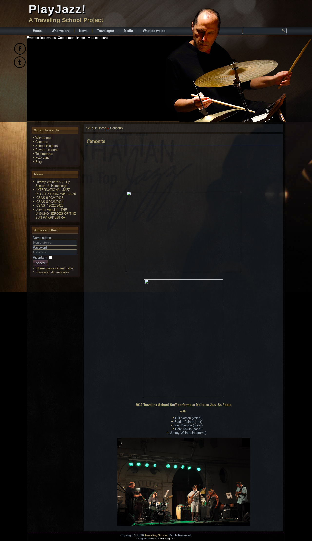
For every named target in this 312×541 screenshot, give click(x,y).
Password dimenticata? (52, 272)
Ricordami (40, 257)
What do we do (154, 31)
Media (128, 31)
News (83, 31)
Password (40, 247)
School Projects (46, 146)
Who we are (60, 31)
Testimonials (44, 153)
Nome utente (42, 238)
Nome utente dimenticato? (54, 268)
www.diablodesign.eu (163, 538)
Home (37, 31)
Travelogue (105, 31)
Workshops (43, 138)
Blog (38, 162)
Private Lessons (46, 150)
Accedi (40, 263)
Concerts (41, 142)
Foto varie (42, 157)
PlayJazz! (57, 9)
